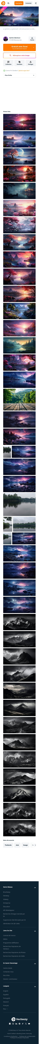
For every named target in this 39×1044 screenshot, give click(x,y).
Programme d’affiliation (11, 973)
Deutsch (6, 1035)
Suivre (32, 40)
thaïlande (8, 873)
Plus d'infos (8, 74)
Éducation (6, 934)
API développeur (8, 938)
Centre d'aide (7, 1001)
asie (17, 873)
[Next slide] (31, 873)
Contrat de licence (9, 966)
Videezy (5, 927)
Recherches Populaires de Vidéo (14, 989)
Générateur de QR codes (11, 954)
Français (6, 1038)
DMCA (5, 969)
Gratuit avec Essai (20, 47)
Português (6, 1031)
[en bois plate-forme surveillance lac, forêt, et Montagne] (19, 399)
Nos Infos (6, 1008)
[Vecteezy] (3, 3)
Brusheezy (6, 920)
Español (5, 1027)
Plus (4, 1042)
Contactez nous (8, 1004)
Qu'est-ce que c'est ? (24, 70)
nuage (25, 873)
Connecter (28, 3)
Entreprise (6, 931)
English (5, 1024)
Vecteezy (6, 923)
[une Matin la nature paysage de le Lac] (7, 451)
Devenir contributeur (10, 1012)
